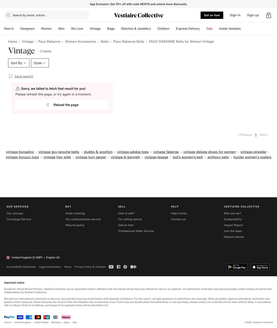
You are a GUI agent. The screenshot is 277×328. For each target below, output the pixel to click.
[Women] (55, 28)
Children (163, 28)
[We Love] (86, 28)
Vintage (95, 28)
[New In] (17, 28)
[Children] (172, 28)
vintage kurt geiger (90, 157)
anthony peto (218, 157)
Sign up (253, 15)
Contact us (178, 219)
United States (41, 322)
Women (46, 28)
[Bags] (117, 28)
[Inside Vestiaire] (244, 28)
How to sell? (126, 213)
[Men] (67, 28)
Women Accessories (80, 41)
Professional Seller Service (136, 231)
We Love (77, 28)
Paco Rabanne (49, 41)
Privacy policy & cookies (90, 267)
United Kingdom (22, 322)
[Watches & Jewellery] (154, 28)
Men (61, 28)
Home (12, 41)
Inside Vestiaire (230, 28)
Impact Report (233, 225)
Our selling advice (130, 219)
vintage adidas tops (133, 151)
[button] (269, 15)
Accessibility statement (21, 267)
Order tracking (75, 213)
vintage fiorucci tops (22, 157)
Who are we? (232, 213)
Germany (56, 322)
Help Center (179, 213)
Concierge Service (18, 219)
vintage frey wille (57, 157)
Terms (67, 267)
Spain (67, 322)
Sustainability (233, 219)
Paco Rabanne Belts (128, 41)
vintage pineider (253, 151)
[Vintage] (104, 28)
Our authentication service (83, 219)
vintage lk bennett (125, 157)
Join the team (233, 231)
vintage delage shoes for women (209, 151)
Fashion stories (234, 237)
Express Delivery (188, 28)
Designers (27, 28)
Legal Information (50, 267)
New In (9, 28)
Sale (209, 28)
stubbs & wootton (98, 151)
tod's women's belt (188, 157)
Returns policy (74, 225)
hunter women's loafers (252, 157)
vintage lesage (156, 157)
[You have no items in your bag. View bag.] (269, 15)
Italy (75, 322)
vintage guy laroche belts (58, 151)
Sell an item (212, 15)
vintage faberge (166, 151)
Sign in (235, 15)
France (7, 322)
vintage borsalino (20, 151)
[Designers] (37, 28)
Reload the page (66, 104)
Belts (105, 41)
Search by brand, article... (30, 15)
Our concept (14, 213)
